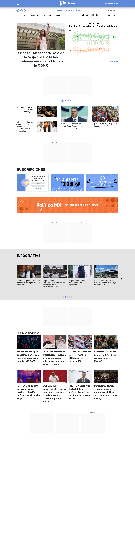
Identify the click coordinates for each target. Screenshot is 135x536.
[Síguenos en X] (25, 10)
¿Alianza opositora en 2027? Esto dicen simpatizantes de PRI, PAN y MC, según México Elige (24, 126)
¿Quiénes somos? (112, 10)
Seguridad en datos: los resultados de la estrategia (27, 282)
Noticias (71, 15)
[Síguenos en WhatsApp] (17, 10)
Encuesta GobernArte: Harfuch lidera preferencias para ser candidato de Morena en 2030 (79, 392)
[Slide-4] (72, 297)
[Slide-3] (69, 297)
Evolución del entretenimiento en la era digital (105, 282)
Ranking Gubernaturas (53, 15)
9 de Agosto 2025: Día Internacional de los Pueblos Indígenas (79, 283)
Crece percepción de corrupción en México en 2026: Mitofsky (24, 109)
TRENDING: (68, 101)
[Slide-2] (67, 297)
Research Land (109, 15)
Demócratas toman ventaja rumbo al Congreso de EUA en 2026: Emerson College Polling (105, 392)
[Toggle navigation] (18, 4)
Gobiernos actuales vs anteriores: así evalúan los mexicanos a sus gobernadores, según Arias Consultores (54, 358)
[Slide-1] (65, 297)
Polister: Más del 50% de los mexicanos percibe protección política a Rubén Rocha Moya (28, 392)
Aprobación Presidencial (89, 15)
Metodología (114, 62)
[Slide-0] (63, 297)
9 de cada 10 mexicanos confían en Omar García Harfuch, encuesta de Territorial (74, 126)
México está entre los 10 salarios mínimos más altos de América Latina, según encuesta (54, 284)
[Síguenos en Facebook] (21, 10)
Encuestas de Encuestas (29, 15)
